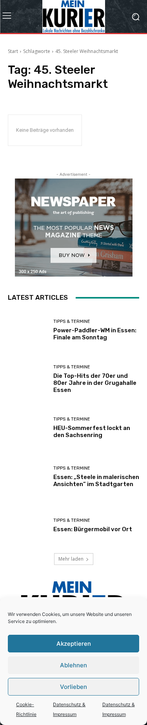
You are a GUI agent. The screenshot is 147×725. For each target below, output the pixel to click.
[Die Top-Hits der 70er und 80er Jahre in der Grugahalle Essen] (27, 379)
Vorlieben (73, 686)
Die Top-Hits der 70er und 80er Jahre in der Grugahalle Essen (94, 382)
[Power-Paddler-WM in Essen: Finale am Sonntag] (27, 330)
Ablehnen (73, 665)
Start (13, 51)
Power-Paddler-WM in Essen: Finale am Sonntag (94, 334)
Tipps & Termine (71, 321)
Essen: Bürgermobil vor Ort (92, 529)
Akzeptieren (73, 643)
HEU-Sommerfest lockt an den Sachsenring (91, 431)
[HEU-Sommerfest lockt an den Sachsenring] (27, 428)
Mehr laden (70, 559)
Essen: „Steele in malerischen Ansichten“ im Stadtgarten (96, 481)
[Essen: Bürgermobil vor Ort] (27, 525)
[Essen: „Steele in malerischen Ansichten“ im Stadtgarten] (27, 477)
